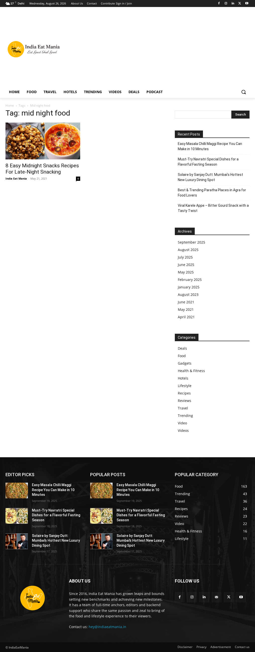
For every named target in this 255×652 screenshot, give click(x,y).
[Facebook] (219, 3)
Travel (183, 408)
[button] (244, 92)
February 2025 (190, 279)
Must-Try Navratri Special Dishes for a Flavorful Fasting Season (208, 161)
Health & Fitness (191, 370)
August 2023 (188, 294)
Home (9, 105)
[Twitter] (240, 3)
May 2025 (186, 272)
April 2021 (186, 317)
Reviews (184, 400)
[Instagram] (226, 3)
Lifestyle (184, 385)
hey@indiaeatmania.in (107, 626)
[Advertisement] (157, 49)
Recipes (184, 393)
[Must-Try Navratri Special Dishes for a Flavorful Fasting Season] (16, 516)
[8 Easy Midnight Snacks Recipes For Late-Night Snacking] (42, 141)
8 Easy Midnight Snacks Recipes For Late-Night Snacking (42, 169)
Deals (182, 348)
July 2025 (185, 257)
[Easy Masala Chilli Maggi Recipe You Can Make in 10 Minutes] (16, 490)
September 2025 (191, 242)
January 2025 (188, 287)
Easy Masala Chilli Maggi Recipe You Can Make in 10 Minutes (210, 146)
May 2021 (186, 309)
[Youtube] (247, 3)
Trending (185, 415)
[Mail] (216, 597)
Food (182, 355)
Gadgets (184, 363)
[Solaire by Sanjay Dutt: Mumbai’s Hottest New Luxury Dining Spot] (16, 541)
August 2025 (188, 249)
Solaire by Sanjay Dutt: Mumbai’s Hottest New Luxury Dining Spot (210, 177)
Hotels (183, 378)
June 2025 (186, 264)
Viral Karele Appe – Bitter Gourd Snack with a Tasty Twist (213, 208)
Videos (183, 430)
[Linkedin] (233, 3)
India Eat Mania (16, 178)
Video (182, 423)
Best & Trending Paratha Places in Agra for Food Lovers (212, 192)
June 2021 (186, 302)
